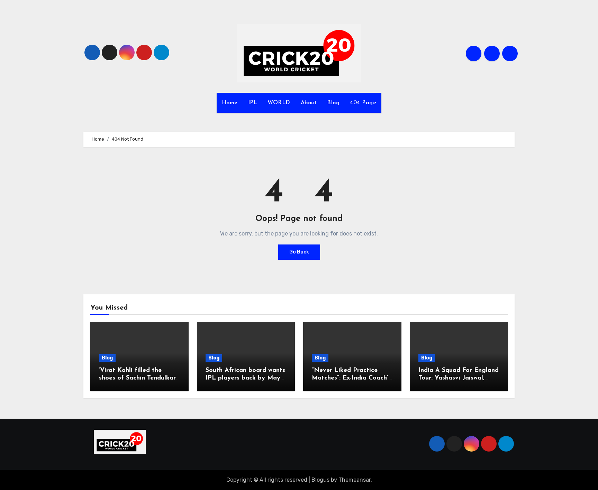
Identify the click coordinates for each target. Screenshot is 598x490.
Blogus (320, 479)
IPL (252, 103)
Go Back (299, 252)
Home (230, 103)
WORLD (279, 103)
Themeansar (354, 479)
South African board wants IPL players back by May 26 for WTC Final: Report (245, 378)
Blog (333, 103)
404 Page (363, 103)
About (309, 103)
